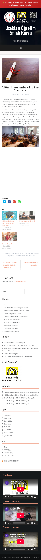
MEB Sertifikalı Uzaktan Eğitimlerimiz (16, 308)
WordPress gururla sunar (10, 557)
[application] (20, 489)
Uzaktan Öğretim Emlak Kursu (20, 30)
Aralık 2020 (7, 427)
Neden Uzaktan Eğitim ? (27, 221)
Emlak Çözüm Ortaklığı (11, 331)
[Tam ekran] (35, 497)
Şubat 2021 (8, 421)
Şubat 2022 (8, 415)
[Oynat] (6, 497)
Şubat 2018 (8, 436)
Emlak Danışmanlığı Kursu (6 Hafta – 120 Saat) (19, 345)
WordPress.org (9, 455)
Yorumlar (8, 452)
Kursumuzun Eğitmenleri (12, 319)
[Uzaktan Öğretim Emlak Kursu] (20, 17)
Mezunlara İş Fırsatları (11, 325)
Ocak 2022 (7, 418)
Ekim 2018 (7, 430)
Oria (25, 557)
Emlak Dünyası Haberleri (11, 460)
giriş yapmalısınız (21, 281)
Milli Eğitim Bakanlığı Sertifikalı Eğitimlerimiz (18, 356)
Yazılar (7, 450)
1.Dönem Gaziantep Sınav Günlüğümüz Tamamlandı (8, 223)
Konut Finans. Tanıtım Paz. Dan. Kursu (22, 253)
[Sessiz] (32, 497)
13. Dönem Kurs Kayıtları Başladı (14, 342)
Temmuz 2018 (8, 433)
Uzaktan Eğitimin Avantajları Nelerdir (16, 316)
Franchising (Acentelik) (11, 328)
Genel (6, 305)
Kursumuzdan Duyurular (27, 255)
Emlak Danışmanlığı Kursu (12, 313)
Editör (27, 94)
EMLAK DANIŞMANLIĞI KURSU (15, 398)
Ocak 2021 (7, 424)
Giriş (5, 447)
